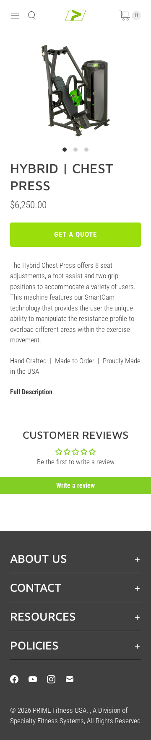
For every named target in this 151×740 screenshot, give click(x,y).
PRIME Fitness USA (59, 710)
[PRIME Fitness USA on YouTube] (38, 679)
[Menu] (15, 15)
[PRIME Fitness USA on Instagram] (56, 679)
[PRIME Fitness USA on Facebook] (19, 679)
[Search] (31, 15)
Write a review (75, 485)
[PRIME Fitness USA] (75, 15)
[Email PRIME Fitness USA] (74, 679)
